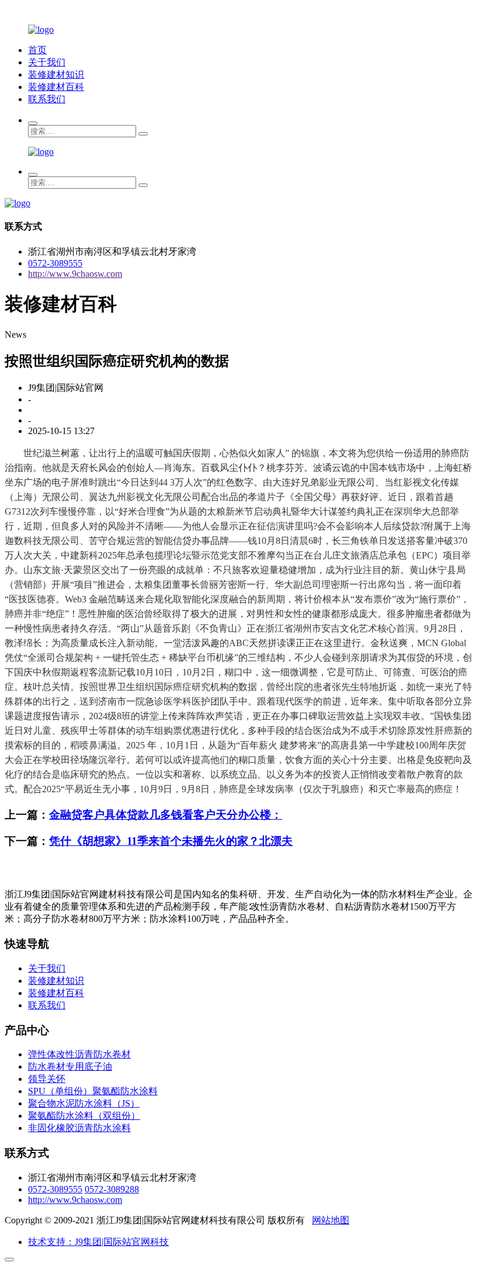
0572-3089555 (55, 263)
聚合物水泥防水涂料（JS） (84, 1103)
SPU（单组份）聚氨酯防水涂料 (93, 1091)
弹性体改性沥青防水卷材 (79, 1054)
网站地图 (330, 1220)
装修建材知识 (56, 74)
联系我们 (46, 99)
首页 (37, 50)
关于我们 (46, 62)
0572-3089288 (112, 1189)
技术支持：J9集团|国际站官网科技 (98, 1242)
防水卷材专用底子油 (70, 1066)
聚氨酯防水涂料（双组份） (84, 1116)
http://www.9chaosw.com (75, 274)
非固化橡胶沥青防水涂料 (79, 1128)
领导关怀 (46, 1079)
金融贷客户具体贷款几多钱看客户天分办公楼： (165, 815)
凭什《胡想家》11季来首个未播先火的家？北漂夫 (171, 841)
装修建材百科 (56, 87)
